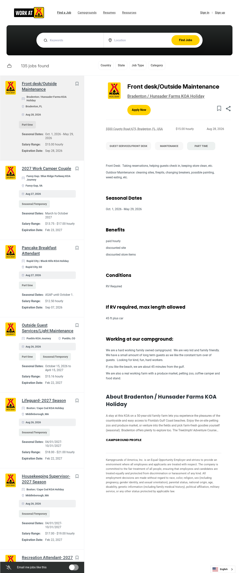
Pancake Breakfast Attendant (39, 250)
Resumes (109, 12)
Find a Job (64, 12)
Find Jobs (185, 40)
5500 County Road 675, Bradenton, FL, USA (134, 129)
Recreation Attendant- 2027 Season (47, 560)
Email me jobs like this (31, 567)
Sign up (220, 12)
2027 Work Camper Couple (46, 168)
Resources (129, 12)
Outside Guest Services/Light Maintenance (47, 328)
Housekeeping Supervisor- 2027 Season (46, 479)
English (224, 569)
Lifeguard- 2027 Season (44, 400)
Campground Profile (124, 440)
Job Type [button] (138, 65)
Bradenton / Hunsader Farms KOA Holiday (165, 96)
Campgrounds (87, 12)
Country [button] (106, 65)
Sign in (204, 12)
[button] (228, 109)
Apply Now (139, 110)
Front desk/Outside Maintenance (39, 86)
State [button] (121, 65)
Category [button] (157, 65)
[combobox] (222, 569)
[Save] (77, 83)
